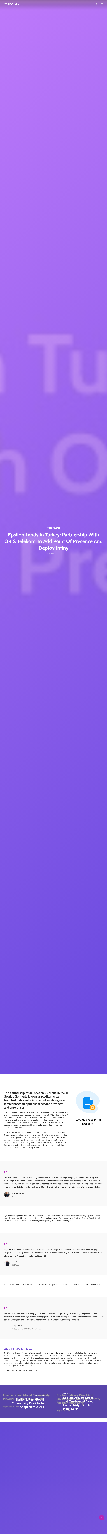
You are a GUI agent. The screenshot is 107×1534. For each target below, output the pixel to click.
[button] (102, 4)
